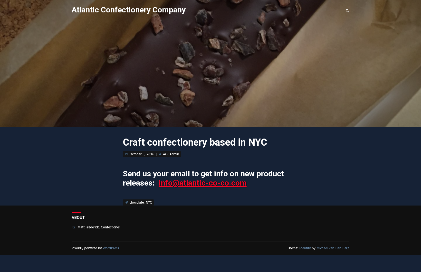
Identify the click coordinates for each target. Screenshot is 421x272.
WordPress (111, 248)
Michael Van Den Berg (332, 248)
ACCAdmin (171, 154)
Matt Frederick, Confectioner (98, 227)
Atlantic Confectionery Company (129, 9)
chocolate (137, 202)
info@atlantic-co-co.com (203, 183)
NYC (149, 202)
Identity (305, 248)
